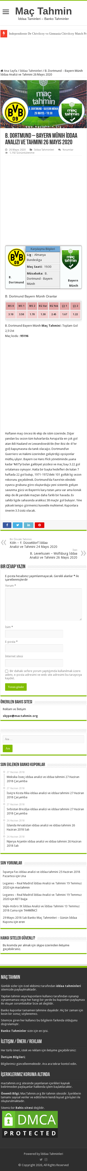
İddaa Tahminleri (31, 70)
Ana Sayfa (10, 70)
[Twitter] (41, 1159)
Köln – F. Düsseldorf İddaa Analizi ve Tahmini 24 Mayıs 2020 (33, 543)
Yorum (10, 585)
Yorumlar (68, 149)
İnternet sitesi (14, 656)
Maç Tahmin (43, 11)
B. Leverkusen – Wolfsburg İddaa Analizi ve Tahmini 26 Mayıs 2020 (53, 554)
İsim (9, 627)
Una (23, 876)
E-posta (11, 641)
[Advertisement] (43, 52)
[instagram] (46, 1159)
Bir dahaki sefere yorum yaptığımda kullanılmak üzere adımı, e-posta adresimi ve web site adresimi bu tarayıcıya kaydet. (43, 674)
